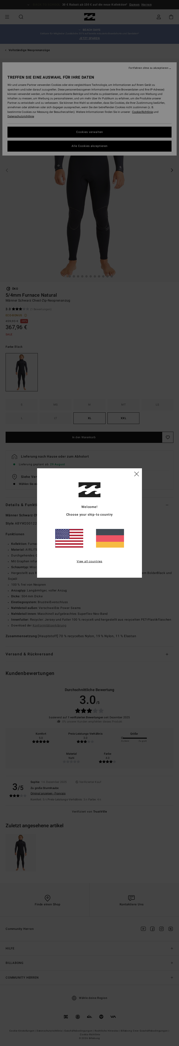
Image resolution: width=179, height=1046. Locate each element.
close (136, 473)
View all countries (89, 561)
